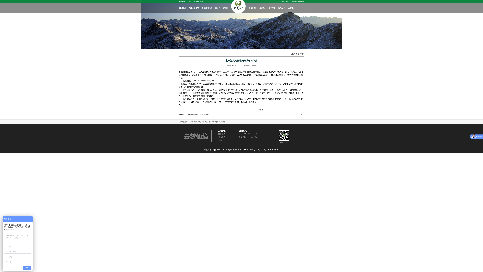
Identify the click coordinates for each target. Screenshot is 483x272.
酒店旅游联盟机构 (204, 122)
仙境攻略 (271, 8)
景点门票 (252, 8)
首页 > (293, 54)
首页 (238, 6)
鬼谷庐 (217, 8)
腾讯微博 (221, 137)
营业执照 (215, 122)
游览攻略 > (300, 54)
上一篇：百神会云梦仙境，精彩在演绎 (194, 115)
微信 (220, 140)
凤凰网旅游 (223, 122)
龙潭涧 (225, 8)
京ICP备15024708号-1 (248, 150)
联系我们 (281, 8)
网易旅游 (194, 122)
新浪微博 (221, 134)
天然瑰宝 (262, 8)
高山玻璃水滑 (207, 8)
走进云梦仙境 (193, 8)
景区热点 (182, 8)
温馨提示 (291, 8)
